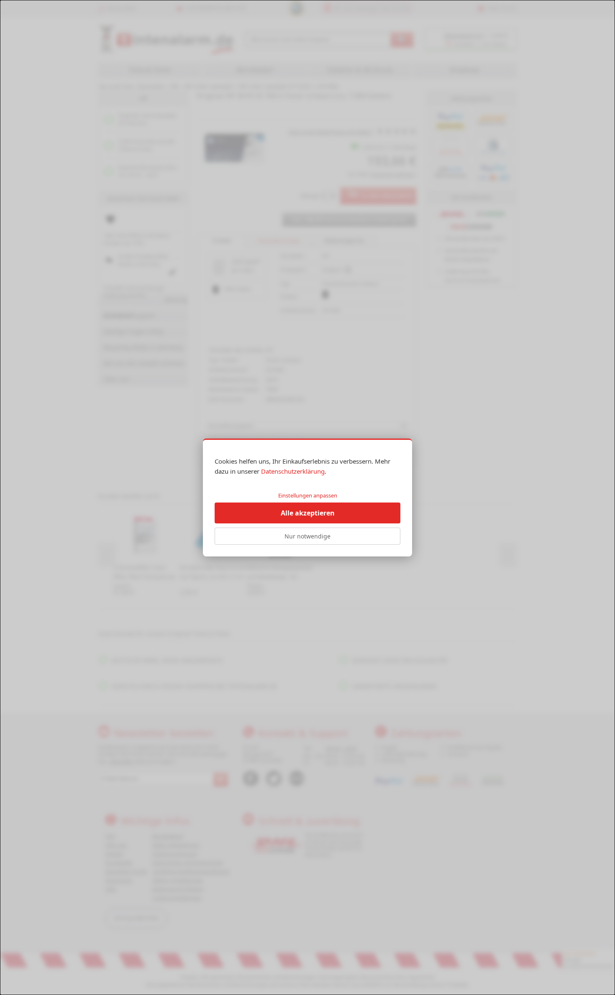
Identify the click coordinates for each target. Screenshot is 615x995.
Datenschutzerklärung (293, 471)
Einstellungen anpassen (307, 495)
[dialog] (307, 497)
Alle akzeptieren (308, 513)
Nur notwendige (307, 536)
